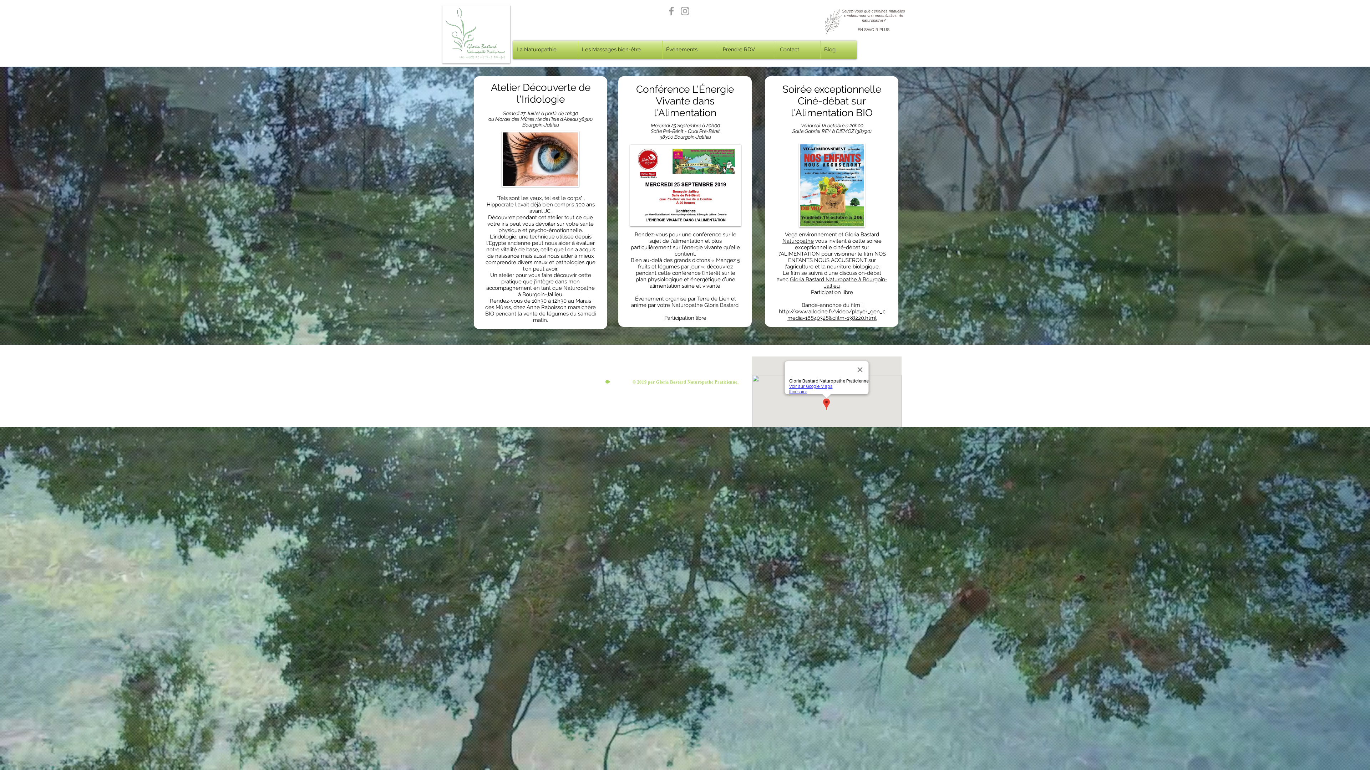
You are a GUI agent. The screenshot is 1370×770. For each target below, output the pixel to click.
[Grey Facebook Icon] (671, 11)
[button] (545, 50)
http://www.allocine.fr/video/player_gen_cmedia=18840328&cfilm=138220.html (832, 314)
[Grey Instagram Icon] (685, 11)
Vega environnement (811, 234)
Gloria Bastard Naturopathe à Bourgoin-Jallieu (838, 282)
